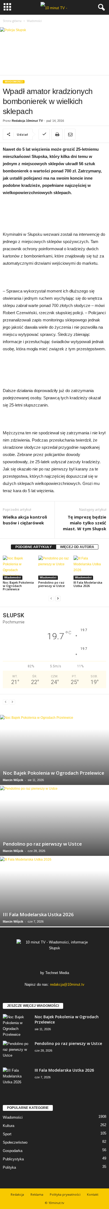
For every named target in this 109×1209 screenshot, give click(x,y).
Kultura (8, 1126)
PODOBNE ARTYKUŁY (33, 547)
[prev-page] (51, 598)
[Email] (69, 134)
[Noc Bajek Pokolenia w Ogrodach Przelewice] (19, 568)
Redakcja (17, 1194)
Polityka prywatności (65, 1194)
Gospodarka (12, 1151)
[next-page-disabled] (12, 702)
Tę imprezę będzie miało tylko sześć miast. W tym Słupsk (84, 522)
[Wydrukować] (57, 134)
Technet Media (57, 973)
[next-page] (58, 598)
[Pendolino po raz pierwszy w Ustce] (54, 568)
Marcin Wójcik (13, 780)
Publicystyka (13, 1159)
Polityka (9, 1167)
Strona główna (12, 21)
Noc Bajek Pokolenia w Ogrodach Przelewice (18, 585)
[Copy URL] (44, 134)
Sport (7, 1134)
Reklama (36, 1194)
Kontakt (92, 1194)
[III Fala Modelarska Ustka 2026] (90, 568)
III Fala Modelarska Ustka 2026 (88, 584)
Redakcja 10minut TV (27, 120)
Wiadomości (14, 81)
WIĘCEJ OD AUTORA (77, 547)
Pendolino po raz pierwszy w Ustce (51, 584)
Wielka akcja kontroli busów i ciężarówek (25, 520)
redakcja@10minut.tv (67, 984)
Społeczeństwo (15, 1142)
